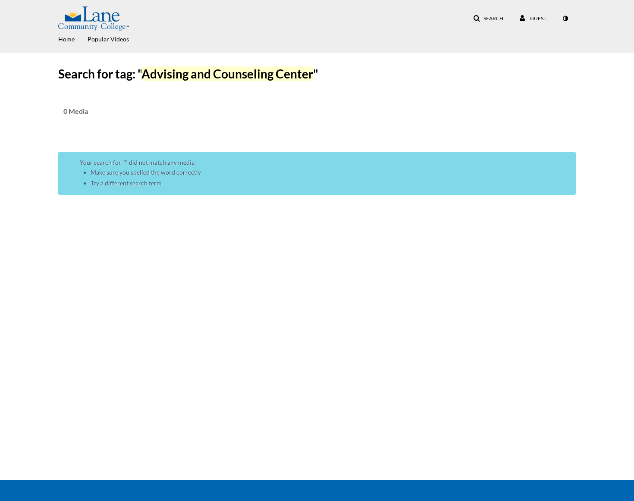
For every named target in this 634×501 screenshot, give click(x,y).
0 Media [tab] (75, 111)
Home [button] (66, 39)
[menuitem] (73, 38)
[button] (488, 18)
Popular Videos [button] (108, 39)
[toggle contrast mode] (565, 18)
